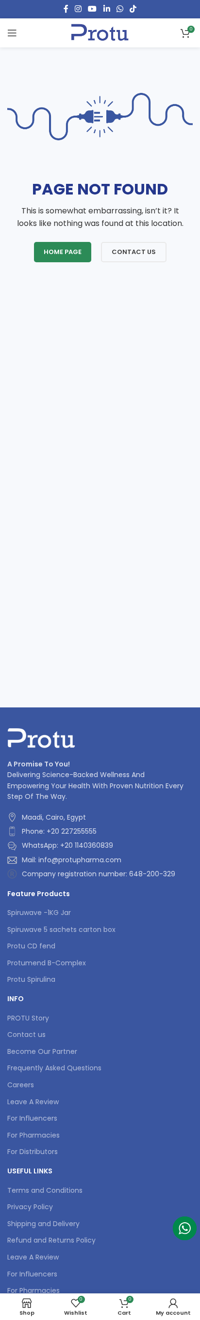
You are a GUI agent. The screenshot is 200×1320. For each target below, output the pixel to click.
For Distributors (32, 1151)
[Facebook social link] (65, 8)
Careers (20, 1085)
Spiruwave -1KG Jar (39, 912)
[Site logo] (100, 32)
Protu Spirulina (31, 979)
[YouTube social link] (92, 8)
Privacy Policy (30, 1207)
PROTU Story (28, 1018)
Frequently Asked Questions (54, 1068)
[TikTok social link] (133, 8)
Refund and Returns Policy (51, 1240)
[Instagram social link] (77, 8)
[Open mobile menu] (12, 33)
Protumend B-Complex (46, 963)
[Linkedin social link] (106, 8)
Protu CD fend (31, 946)
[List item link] (97, 831)
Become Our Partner (42, 1051)
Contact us (26, 1034)
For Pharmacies (33, 1135)
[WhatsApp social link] (119, 8)
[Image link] (41, 737)
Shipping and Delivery (43, 1224)
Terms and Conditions (45, 1190)
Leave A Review (33, 1102)
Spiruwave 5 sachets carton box (61, 929)
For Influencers (32, 1118)
